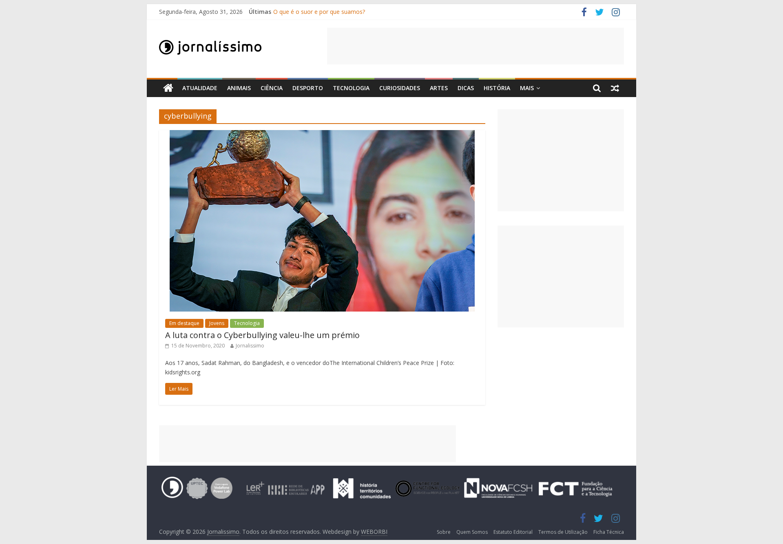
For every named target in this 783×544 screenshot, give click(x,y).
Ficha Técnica (608, 532)
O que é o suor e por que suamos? (319, 11)
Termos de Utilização (563, 532)
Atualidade (199, 88)
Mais (527, 88)
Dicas (466, 88)
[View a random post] (615, 88)
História (497, 88)
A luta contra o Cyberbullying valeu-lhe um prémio (262, 335)
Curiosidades (399, 88)
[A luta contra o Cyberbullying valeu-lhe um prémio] (322, 134)
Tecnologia (351, 88)
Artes (439, 88)
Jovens (216, 323)
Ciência (272, 88)
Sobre (444, 532)
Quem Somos (472, 532)
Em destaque (184, 323)
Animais (239, 88)
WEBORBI (374, 531)
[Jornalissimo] (168, 88)
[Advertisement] (475, 46)
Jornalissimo (250, 345)
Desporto (307, 88)
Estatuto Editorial (513, 532)
